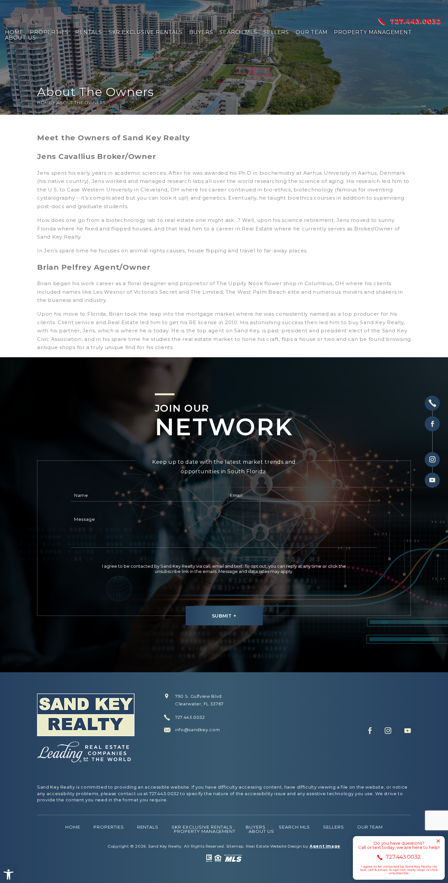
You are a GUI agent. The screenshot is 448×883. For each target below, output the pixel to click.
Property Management (373, 32)
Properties (49, 32)
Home (14, 32)
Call (115, 875)
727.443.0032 (416, 21)
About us (20, 38)
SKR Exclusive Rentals (146, 32)
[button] (8, 874)
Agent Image (325, 846)
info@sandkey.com (197, 730)
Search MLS (238, 32)
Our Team (311, 32)
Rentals (88, 32)
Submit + (224, 616)
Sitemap (235, 846)
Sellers (276, 32)
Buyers (201, 32)
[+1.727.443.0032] (432, 403)
